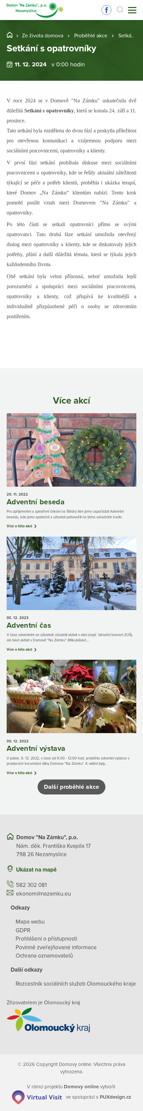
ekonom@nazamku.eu (43, 893)
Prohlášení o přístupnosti (46, 938)
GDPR (23, 930)
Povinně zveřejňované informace (56, 947)
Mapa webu (30, 921)
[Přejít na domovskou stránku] (35, 10)
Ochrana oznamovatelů (44, 955)
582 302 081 (31, 885)
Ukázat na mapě (36, 869)
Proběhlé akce (90, 35)
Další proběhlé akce (71, 786)
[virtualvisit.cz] (37, 1097)
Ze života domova (42, 35)
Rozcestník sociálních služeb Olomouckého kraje (76, 983)
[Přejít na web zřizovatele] (71, 1020)
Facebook (106, 10)
